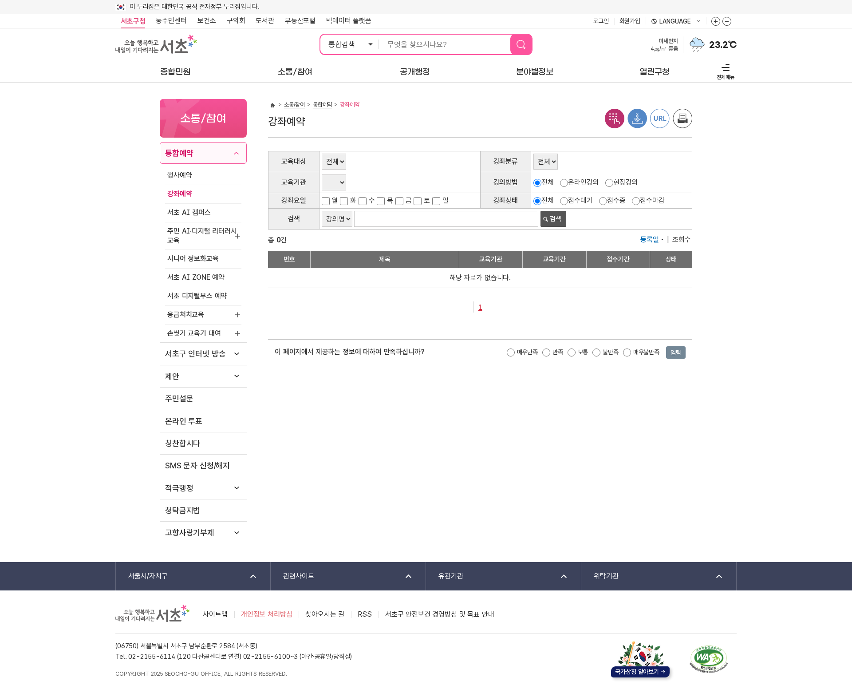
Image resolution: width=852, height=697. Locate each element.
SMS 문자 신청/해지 (197, 465)
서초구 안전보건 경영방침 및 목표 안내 (439, 614)
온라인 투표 (183, 421)
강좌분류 (505, 161)
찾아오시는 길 (324, 614)
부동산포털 (300, 20)
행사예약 (179, 175)
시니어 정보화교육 (193, 258)
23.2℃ (723, 45)
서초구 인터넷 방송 (195, 353)
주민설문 (179, 398)
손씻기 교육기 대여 (194, 333)
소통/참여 (294, 104)
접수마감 (652, 200)
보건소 (206, 20)
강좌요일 (293, 200)
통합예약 (179, 153)
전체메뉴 (724, 70)
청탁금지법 (182, 510)
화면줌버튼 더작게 (726, 21)
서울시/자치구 (142, 576)
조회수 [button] (681, 239)
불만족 (611, 352)
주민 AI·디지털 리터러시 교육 (202, 236)
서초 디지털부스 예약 (197, 296)
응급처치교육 (185, 314)
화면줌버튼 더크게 (715, 21)
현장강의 (625, 182)
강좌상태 (505, 200)
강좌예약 (179, 194)
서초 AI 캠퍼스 (189, 212)
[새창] (709, 659)
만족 (557, 352)
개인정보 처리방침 (266, 614)
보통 (583, 352)
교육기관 (293, 182)
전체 (547, 182)
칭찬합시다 (182, 443)
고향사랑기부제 (189, 532)
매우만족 (527, 352)
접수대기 (580, 200)
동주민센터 (168, 20)
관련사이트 (292, 576)
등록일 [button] (649, 239)
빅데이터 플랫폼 (348, 20)
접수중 (616, 200)
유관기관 (444, 576)
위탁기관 (600, 576)
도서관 (265, 20)
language (671, 22)
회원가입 (629, 20)
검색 (294, 218)
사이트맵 (215, 614)
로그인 (601, 20)
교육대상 (293, 161)
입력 (676, 352)
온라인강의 (583, 182)
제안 (172, 376)
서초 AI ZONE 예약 (196, 277)
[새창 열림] (614, 118)
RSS (365, 614)
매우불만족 (646, 352)
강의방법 (505, 182)
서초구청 (133, 21)
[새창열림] (697, 44)
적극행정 (179, 488)
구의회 (236, 20)
